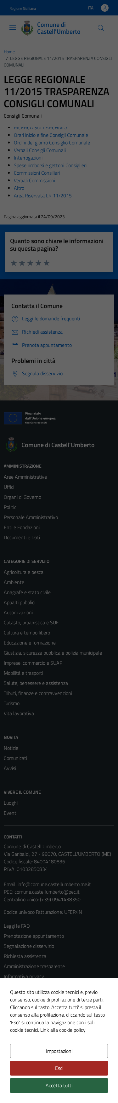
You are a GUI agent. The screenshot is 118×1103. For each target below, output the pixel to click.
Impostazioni (59, 1051)
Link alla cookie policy (63, 1030)
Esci (59, 1068)
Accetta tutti (59, 1085)
